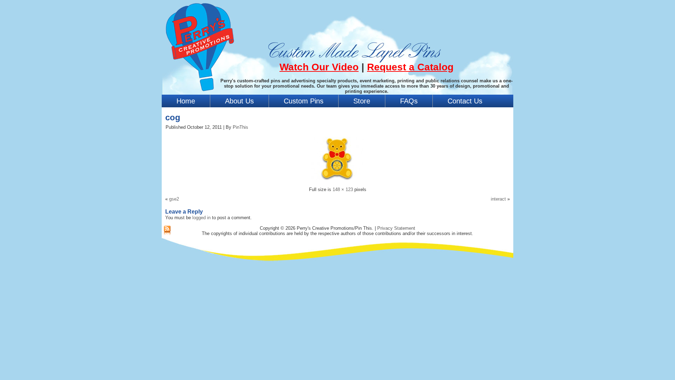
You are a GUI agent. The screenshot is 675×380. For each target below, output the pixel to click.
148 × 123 (343, 189)
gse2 (174, 199)
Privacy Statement (396, 228)
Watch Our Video (319, 67)
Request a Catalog (410, 67)
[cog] (337, 181)
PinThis (240, 127)
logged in (201, 217)
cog (172, 117)
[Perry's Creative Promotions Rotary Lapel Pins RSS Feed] (167, 231)
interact (498, 199)
